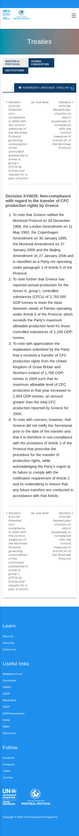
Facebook (8, 757)
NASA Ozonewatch (14, 713)
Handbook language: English (45, 87)
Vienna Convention (40, 63)
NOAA (6, 720)
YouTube (8, 777)
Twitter (6, 770)
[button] (72, 88)
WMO (6, 726)
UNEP (6, 706)
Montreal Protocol (12, 63)
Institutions (14, 70)
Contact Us (9, 649)
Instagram (9, 764)
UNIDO (7, 687)
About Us (8, 636)
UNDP (6, 693)
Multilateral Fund (12, 673)
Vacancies (9, 642)
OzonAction (9, 680)
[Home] (19, 14)
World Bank (9, 700)
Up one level (39, 102)
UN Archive (9, 733)
